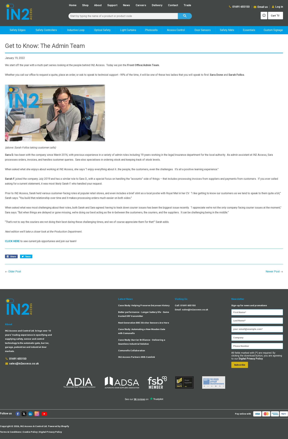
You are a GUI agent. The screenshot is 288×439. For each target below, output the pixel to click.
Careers (141, 5)
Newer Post (273, 271)
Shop (85, 5)
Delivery (157, 5)
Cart (273, 15)
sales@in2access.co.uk (24, 363)
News (126, 5)
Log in (279, 6)
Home (72, 5)
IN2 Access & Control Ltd (33, 426)
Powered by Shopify (58, 426)
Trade (187, 5)
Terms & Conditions (10, 432)
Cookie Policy (30, 432)
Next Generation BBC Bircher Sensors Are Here (143, 322)
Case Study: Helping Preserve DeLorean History (144, 305)
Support (112, 5)
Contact (173, 5)
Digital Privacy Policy (251, 358)
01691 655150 (241, 6)
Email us (262, 6)
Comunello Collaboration (131, 350)
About (98, 5)
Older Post (14, 271)
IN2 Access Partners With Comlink (136, 357)
